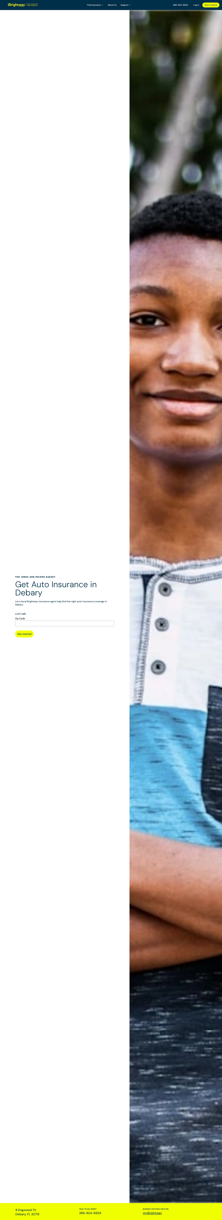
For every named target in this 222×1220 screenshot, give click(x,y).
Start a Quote (211, 5)
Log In (196, 5)
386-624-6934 (180, 5)
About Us (112, 5)
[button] (95, 5)
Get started (24, 634)
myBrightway (152, 1213)
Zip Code (20, 618)
